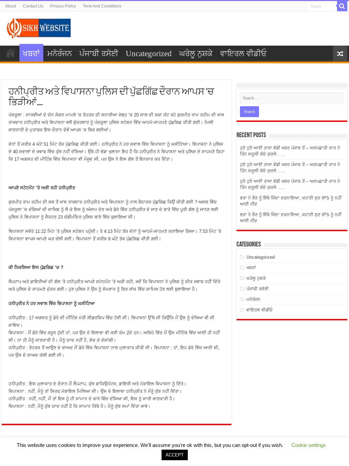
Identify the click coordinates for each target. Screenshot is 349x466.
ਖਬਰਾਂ (31, 53)
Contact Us (33, 6)
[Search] (342, 6)
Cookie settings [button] (308, 445)
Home (10, 53)
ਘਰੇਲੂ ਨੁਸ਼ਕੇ (196, 53)
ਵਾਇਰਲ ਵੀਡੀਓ (243, 53)
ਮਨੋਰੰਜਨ (59, 53)
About (10, 6)
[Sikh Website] (39, 27)
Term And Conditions (102, 6)
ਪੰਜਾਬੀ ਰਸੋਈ (98, 53)
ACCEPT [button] (175, 454)
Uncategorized (149, 53)
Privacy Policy (63, 6)
